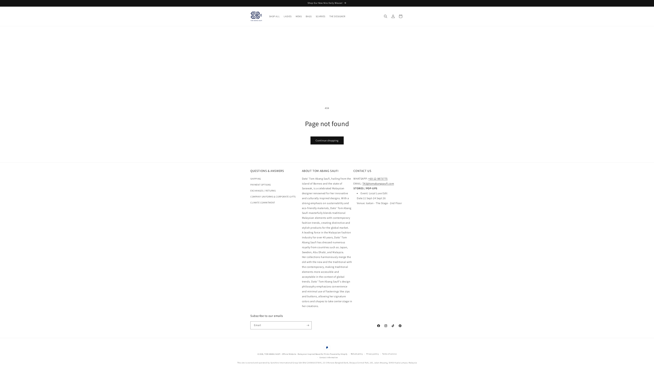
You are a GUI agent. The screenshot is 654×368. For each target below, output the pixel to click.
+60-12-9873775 (377, 178)
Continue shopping (327, 140)
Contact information (329, 357)
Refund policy (357, 354)
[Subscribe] (308, 325)
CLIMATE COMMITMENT (262, 202)
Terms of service (389, 354)
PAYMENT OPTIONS (260, 184)
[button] (385, 16)
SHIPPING (255, 178)
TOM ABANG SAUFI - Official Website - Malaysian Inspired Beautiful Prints (296, 354)
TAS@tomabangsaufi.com (378, 183)
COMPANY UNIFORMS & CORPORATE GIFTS (272, 196)
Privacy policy (372, 354)
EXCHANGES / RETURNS (263, 190)
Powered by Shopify (338, 354)
